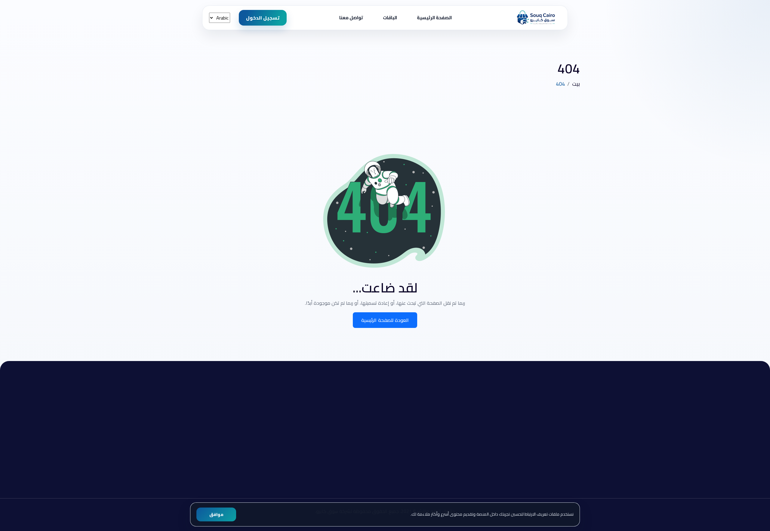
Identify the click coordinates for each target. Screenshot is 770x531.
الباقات (390, 17)
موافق (216, 514)
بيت (576, 84)
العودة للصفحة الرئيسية (385, 320)
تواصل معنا (351, 17)
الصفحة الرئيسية (434, 17)
